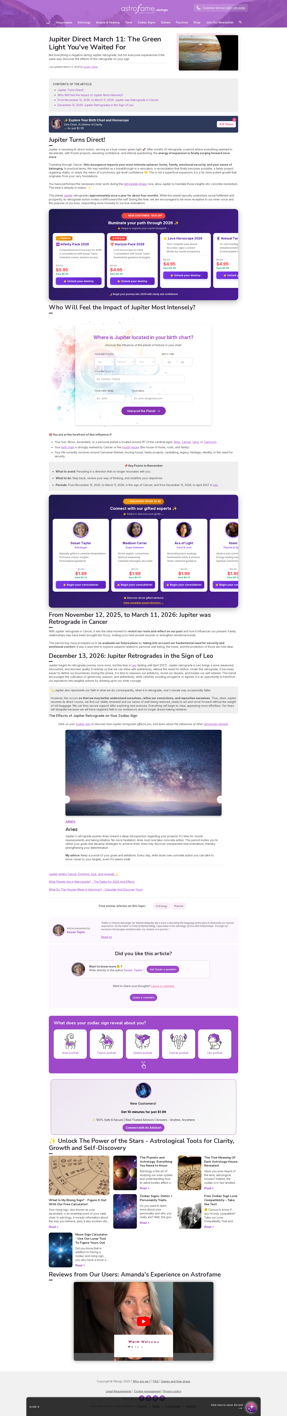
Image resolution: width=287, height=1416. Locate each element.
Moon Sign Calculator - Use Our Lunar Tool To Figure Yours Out (91, 1238)
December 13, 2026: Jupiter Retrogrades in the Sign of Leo (96, 105)
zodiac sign (83, 724)
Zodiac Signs (146, 22)
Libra (196, 442)
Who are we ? (142, 1381)
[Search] (240, 22)
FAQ (156, 1381)
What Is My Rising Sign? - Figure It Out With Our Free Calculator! (77, 1202)
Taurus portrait (106, 1052)
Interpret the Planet (141, 411)
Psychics (182, 22)
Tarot (128, 22)
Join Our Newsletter (220, 22)
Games (165, 22)
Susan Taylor (91, 66)
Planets (178, 906)
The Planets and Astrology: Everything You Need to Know (156, 1161)
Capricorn (210, 442)
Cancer (186, 442)
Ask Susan (226, 124)
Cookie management (147, 1391)
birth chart (67, 447)
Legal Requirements (118, 1391)
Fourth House (130, 447)
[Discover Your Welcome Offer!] (143, 1097)
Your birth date (104, 354)
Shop (197, 22)
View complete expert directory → (143, 602)
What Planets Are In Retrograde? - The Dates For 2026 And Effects (92, 881)
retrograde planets (216, 724)
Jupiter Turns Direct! (71, 90)
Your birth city (104, 371)
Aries (177, 442)
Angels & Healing (107, 22)
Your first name (104, 391)
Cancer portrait (178, 1052)
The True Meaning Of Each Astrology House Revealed (221, 1161)
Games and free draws (175, 1381)
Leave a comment (143, 997)
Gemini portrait (142, 1052)
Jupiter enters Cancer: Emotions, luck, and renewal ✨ (83, 874)
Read (52, 1226)
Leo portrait (214, 1052)
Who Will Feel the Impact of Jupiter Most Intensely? (90, 95)
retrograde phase (135, 184)
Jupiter (68, 195)
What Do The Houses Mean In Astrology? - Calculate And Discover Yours (96, 889)
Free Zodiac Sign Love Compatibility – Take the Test (220, 1200)
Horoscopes (64, 22)
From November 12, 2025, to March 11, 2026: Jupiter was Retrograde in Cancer (108, 100)
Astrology (84, 22)
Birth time (168, 354)
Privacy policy (172, 1391)
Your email (138, 391)
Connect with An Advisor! (143, 1127)
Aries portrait (70, 1052)
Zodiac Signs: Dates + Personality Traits (156, 1198)
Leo (215, 485)
